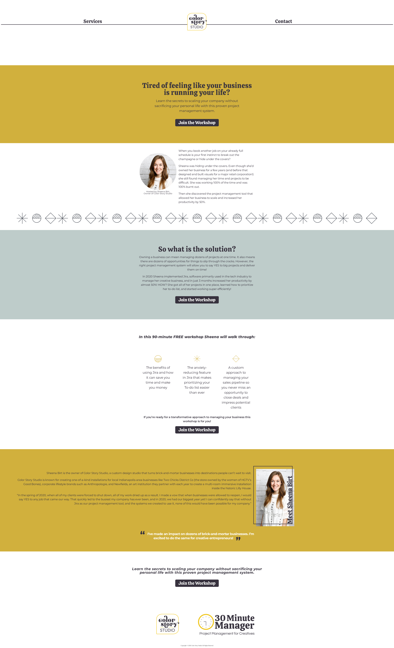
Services (92, 21)
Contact (283, 21)
